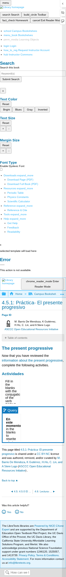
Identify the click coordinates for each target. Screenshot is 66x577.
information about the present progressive (32, 360)
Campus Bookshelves (47, 293)
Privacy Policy (27, 555)
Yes (9, 512)
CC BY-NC (44, 453)
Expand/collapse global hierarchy (6, 294)
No (21, 512)
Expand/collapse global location (62, 293)
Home (19, 293)
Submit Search (10, 79)
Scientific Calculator (18, 201)
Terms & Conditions (47, 555)
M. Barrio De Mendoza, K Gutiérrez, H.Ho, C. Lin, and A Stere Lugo (32, 462)
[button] (13, 227)
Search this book (9, 67)
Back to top (8, 480)
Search (7, 573)
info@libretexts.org (19, 562)
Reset (5, 104)
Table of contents (17, 337)
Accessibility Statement (15, 558)
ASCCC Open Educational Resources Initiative (31, 329)
